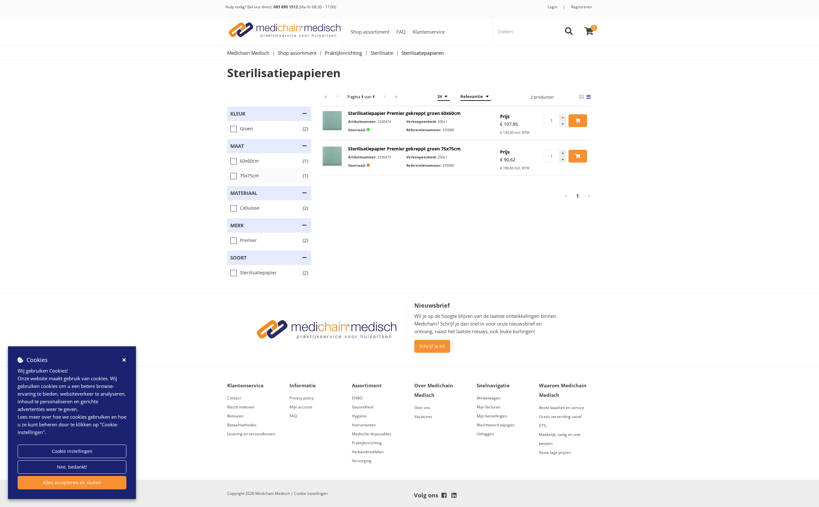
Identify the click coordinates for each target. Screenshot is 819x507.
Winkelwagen (488, 398)
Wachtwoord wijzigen (495, 425)
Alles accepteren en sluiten (72, 482)
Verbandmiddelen (368, 452)
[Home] (284, 31)
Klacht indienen (240, 407)
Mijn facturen (488, 407)
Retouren (235, 416)
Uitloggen (485, 434)
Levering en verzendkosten (251, 434)
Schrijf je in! (432, 346)
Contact (234, 398)
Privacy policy (302, 398)
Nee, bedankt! (72, 467)
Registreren (581, 7)
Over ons (422, 407)
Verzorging (361, 460)
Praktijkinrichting (367, 443)
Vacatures (423, 416)
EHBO (357, 398)
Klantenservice (429, 31)
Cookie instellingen (72, 451)
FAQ (401, 31)
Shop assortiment (370, 31)
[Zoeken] (569, 31)
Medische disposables (371, 434)
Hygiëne (359, 416)
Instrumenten (364, 425)
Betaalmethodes (242, 425)
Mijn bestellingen (492, 416)
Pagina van (361, 97)
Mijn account (301, 407)
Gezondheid (362, 407)
